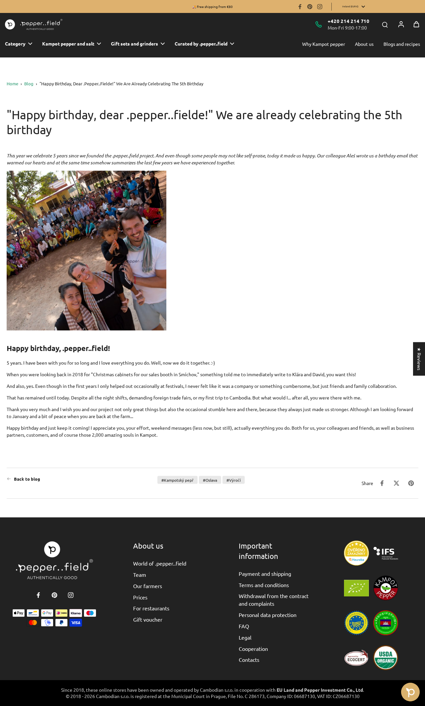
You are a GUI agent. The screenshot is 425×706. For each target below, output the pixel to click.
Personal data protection (268, 614)
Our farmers (147, 585)
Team (139, 574)
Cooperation (253, 648)
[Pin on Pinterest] (411, 483)
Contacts (249, 659)
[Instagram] (320, 7)
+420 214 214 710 (349, 21)
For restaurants (151, 608)
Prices (140, 597)
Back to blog (27, 479)
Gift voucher (147, 619)
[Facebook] (300, 7)
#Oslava (210, 480)
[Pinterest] (310, 7)
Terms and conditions (264, 584)
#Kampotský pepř (177, 480)
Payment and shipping (265, 573)
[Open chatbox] (410, 692)
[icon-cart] (416, 24)
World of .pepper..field (159, 563)
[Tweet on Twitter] (396, 483)
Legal (245, 637)
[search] (385, 24)
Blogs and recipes (401, 44)
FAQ (244, 626)
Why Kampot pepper (323, 44)
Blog (29, 83)
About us (364, 44)
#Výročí (233, 480)
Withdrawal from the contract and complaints (273, 599)
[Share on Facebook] (382, 483)
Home (12, 83)
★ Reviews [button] (419, 358)
